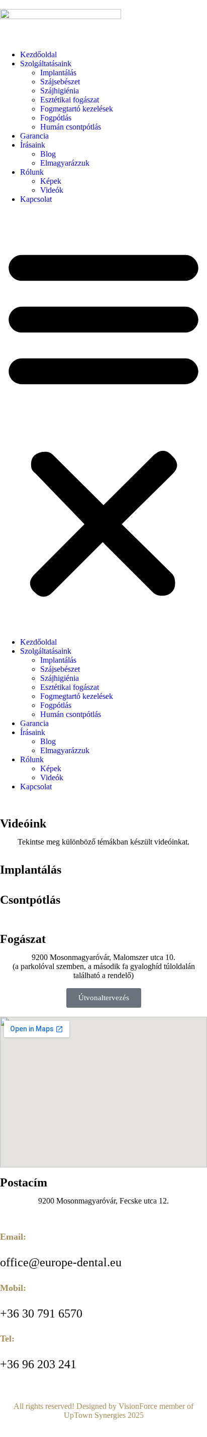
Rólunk (32, 172)
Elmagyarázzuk (64, 163)
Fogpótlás (55, 117)
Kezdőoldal (38, 54)
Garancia (34, 136)
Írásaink (32, 145)
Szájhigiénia (59, 90)
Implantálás (58, 72)
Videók (51, 190)
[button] (103, 421)
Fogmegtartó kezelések (76, 108)
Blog (48, 154)
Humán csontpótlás (70, 127)
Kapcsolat (36, 199)
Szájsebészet (60, 81)
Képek (50, 181)
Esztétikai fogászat (69, 99)
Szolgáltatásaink (45, 63)
